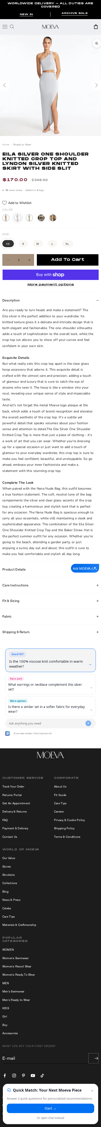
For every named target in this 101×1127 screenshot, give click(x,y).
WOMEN (8, 949)
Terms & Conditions (67, 837)
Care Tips (60, 803)
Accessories (10, 1033)
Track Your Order (13, 786)
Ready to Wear (22, 144)
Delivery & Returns (14, 811)
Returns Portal (12, 795)
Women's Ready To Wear (18, 974)
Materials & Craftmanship (19, 925)
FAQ (5, 820)
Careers (59, 811)
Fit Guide (60, 795)
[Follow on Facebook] (4, 1075)
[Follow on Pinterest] (23, 1075)
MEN (5, 983)
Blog (5, 891)
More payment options (50, 284)
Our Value (8, 858)
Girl (4, 1016)
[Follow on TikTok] (42, 1075)
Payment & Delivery (15, 828)
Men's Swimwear (13, 991)
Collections (9, 883)
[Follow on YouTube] (33, 1075)
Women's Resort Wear (16, 966)
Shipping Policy (64, 828)
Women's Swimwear (15, 958)
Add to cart (67, 260)
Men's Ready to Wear (16, 1000)
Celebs (6, 908)
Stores (6, 866)
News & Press (11, 900)
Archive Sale (75, 13)
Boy (5, 1025)
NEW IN (26, 14)
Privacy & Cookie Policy (69, 820)
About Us (60, 786)
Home (5, 144)
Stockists (8, 875)
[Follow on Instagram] (14, 1075)
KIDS (5, 1008)
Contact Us (9, 837)
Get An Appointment (16, 803)
